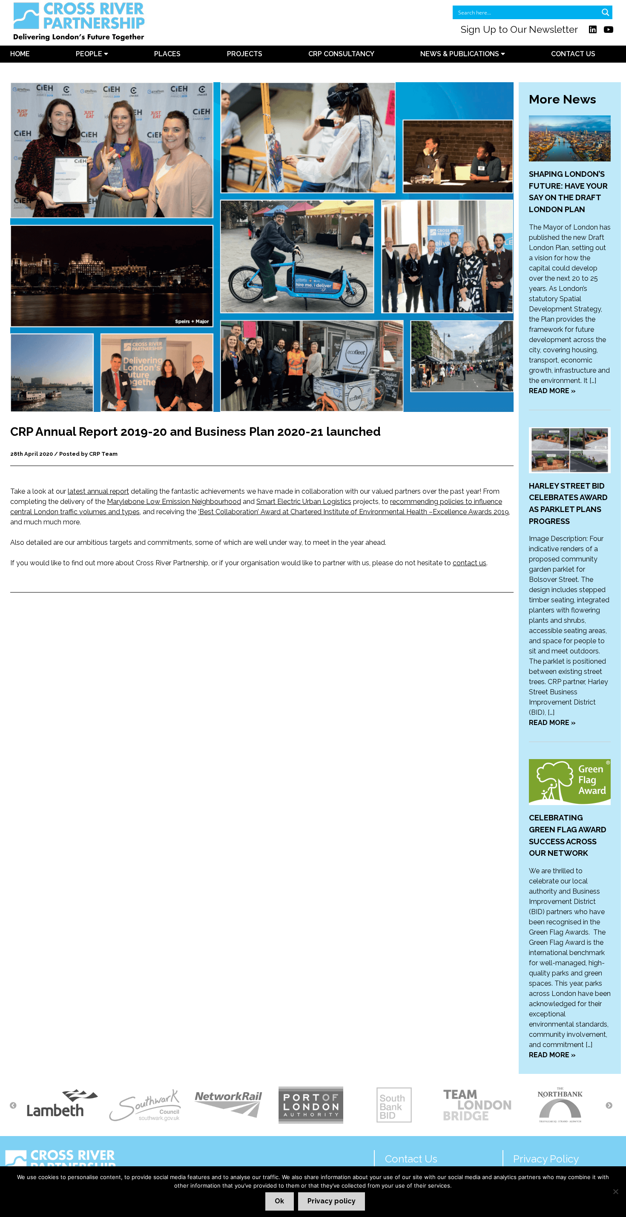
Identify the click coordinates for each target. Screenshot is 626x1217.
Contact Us (573, 54)
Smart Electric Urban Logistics (303, 502)
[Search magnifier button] (606, 12)
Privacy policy (331, 1201)
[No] (615, 1191)
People (90, 54)
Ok (279, 1201)
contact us (469, 563)
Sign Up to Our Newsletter (519, 29)
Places (167, 54)
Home (20, 54)
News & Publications (460, 54)
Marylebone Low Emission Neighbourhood (174, 502)
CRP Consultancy (341, 54)
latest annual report (98, 491)
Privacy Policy (546, 1159)
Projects (244, 54)
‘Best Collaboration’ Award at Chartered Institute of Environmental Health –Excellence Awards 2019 (353, 512)
